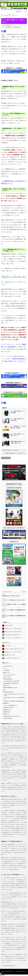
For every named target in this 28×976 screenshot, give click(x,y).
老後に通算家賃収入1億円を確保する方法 (11, 683)
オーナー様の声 (8, 645)
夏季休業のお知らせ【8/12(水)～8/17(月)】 (11, 595)
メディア (4, 668)
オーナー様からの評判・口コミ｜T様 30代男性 (18, 412)
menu (25, 11)
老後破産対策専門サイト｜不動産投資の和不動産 (15, 971)
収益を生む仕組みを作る (8, 718)
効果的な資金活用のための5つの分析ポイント (12, 716)
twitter (18, 11)
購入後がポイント (6, 713)
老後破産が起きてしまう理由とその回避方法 (13, 628)
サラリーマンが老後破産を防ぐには (10, 705)
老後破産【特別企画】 (9, 625)
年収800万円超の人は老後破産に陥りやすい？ (13, 634)
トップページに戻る (6, 457)
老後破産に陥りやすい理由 (9, 707)
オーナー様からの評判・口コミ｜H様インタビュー (18, 434)
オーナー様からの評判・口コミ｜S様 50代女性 (18, 419)
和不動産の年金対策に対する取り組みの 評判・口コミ (15, 648)
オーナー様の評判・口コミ (8, 25)
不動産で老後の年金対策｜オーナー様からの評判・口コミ (18, 442)
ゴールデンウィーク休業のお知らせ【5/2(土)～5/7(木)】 (13, 600)
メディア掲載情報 (6, 670)
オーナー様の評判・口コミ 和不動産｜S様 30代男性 (18, 427)
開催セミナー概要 (7, 676)
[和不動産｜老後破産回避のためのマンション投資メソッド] (14, 9)
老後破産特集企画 (6, 711)
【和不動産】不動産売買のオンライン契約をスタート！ (15, 453)
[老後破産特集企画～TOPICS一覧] (14, 479)
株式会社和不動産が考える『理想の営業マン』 (11, 450)
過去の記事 (24, 591)
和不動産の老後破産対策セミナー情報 (10, 687)
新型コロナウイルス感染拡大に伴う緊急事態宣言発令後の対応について (14, 616)
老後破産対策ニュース (7, 709)
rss (16, 11)
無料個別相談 (11, 346)
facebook (20, 11)
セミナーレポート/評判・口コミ (9, 674)
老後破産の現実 (6, 703)
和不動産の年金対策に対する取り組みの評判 (13, 631)
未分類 (4, 689)
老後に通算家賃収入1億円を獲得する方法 (12, 658)
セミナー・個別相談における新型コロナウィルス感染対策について (14, 605)
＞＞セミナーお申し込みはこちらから (8, 965)
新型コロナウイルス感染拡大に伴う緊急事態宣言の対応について (14, 610)
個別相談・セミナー (6, 672)
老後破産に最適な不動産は (8, 691)
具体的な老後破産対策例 (7, 678)
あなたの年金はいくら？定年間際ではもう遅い (13, 637)
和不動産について (6, 685)
